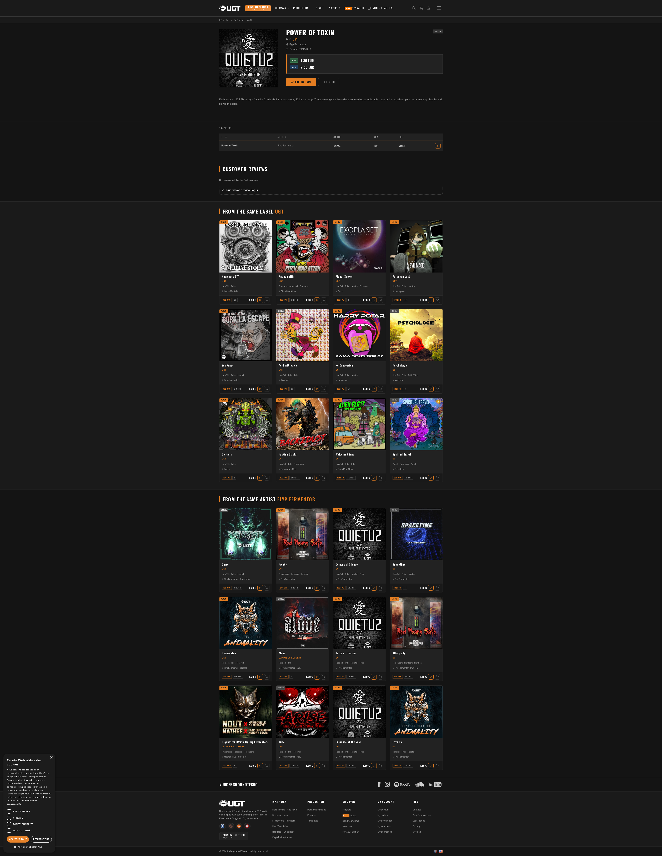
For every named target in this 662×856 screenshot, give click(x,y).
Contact (417, 809)
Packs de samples (316, 809)
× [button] (51, 757)
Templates (312, 820)
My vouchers (384, 826)
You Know (227, 365)
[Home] (220, 19)
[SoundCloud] (419, 784)
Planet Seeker (344, 277)
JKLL (294, 469)
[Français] (435, 851)
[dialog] (29, 803)
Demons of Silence (347, 564)
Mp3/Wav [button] (281, 8)
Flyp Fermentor (297, 44)
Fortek (227, 469)
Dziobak (243, 668)
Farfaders (399, 469)
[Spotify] (402, 784)
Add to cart (303, 82)
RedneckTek (229, 653)
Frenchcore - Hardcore (289, 574)
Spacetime (399, 564)
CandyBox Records (290, 658)
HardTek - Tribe (228, 286)
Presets (311, 815)
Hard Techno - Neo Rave (284, 809)
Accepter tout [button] (18, 839)
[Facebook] (379, 784)
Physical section (351, 831)
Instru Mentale (231, 291)
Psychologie (400, 365)
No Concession (344, 365)
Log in (254, 190)
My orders (383, 815)
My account (383, 809)
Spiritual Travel (402, 454)
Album (224, 222)
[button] (29, 847)
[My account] (428, 8)
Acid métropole (288, 365)
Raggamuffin (286, 277)
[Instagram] (387, 784)
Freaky (283, 564)
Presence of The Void (348, 742)
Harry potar (400, 291)
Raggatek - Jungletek (288, 286)
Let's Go (397, 742)
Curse (225, 564)
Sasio (340, 291)
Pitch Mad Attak (288, 291)
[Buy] (266, 300)
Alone (282, 653)
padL (299, 668)
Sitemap (417, 831)
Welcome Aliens (345, 454)
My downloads (385, 820)
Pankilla (414, 668)
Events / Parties (382, 8)
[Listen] (248, 58)
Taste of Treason (346, 653)
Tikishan (285, 380)
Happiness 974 (230, 277)
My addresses (385, 831)
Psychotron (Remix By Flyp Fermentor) (245, 742)
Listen (330, 82)
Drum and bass (280, 815)
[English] (441, 851)
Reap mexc (245, 579)
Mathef (227, 757)
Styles (320, 8)
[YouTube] (435, 784)
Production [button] (301, 8)
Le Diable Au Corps (233, 746)
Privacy (416, 826)
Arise (282, 742)
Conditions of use (422, 815)
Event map (348, 826)
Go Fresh (227, 454)
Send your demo (351, 820)
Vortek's (399, 380)
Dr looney (285, 469)
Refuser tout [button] (41, 839)
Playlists (334, 8)
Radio (355, 8)
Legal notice (419, 820)
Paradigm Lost (401, 277)
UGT (224, 281)
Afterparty (399, 653)
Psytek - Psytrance (401, 464)
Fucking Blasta (288, 454)
